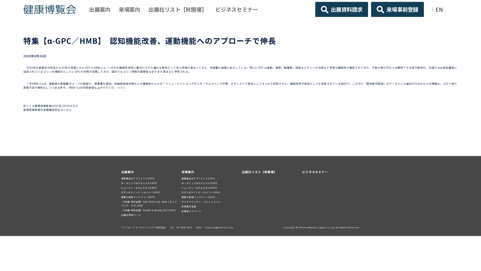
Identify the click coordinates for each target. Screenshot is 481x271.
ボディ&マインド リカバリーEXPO (140, 192)
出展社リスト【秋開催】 (177, 9)
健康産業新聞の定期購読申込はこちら (47, 110)
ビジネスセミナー (236, 9)
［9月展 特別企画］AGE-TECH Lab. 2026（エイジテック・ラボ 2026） (149, 203)
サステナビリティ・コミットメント (201, 201)
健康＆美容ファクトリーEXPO (138, 197)
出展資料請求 (347, 9)
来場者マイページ (191, 211)
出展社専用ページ (131, 214)
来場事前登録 (402, 9)
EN (439, 9)
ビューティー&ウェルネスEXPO (139, 187)
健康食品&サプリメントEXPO (137, 178)
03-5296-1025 (184, 227)
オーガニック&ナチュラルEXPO (139, 183)
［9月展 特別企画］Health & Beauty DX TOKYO (148, 210)
